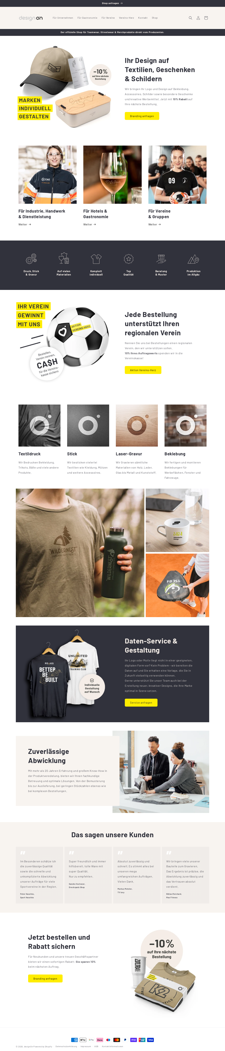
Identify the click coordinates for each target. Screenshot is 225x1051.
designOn (28, 1046)
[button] (190, 18)
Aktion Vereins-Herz (143, 370)
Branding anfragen (142, 116)
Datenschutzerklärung (66, 1046)
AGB (96, 1046)
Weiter (22, 224)
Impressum (86, 1046)
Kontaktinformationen (112, 1046)
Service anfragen (141, 702)
